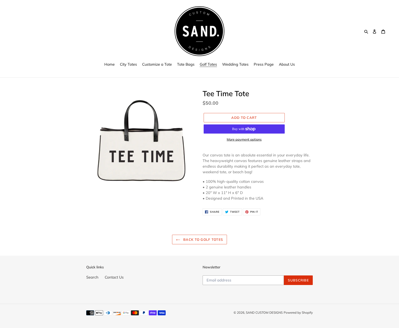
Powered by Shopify (298, 312)
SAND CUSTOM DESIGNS (264, 312)
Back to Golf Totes (202, 239)
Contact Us (114, 277)
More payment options (244, 139)
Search (92, 277)
